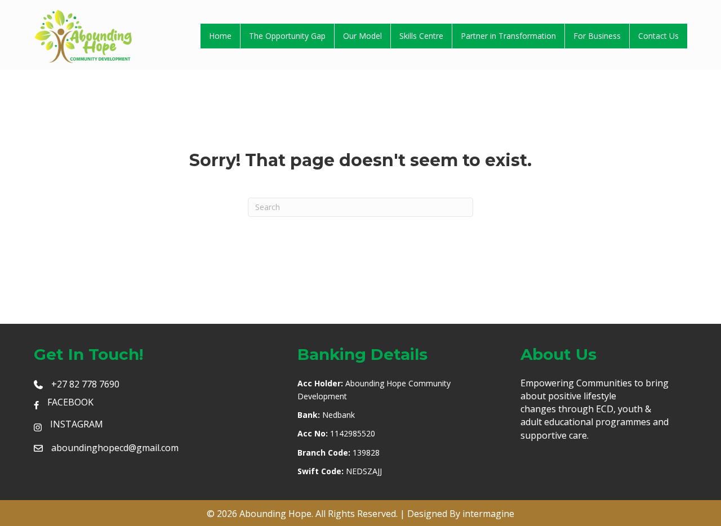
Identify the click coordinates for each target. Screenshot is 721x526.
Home (220, 35)
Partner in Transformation (508, 35)
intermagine (488, 513)
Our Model (362, 35)
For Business (597, 35)
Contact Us (658, 35)
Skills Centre (421, 35)
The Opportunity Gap (287, 35)
